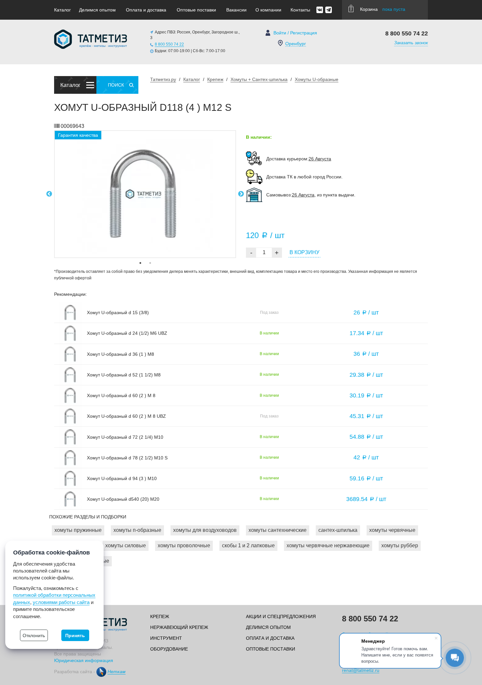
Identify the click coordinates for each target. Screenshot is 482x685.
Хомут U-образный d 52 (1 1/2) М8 (124, 374)
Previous (49, 194)
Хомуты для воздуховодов (205, 530)
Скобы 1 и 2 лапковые (248, 545)
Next (241, 194)
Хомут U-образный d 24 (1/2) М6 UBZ (127, 333)
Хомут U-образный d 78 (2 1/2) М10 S (127, 457)
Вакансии (236, 9)
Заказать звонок (411, 42)
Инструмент (166, 638)
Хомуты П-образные (137, 530)
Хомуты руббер (399, 545)
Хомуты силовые (125, 545)
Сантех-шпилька (337, 530)
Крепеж (159, 616)
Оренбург (295, 43)
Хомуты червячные (392, 530)
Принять (75, 635)
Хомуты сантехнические (278, 530)
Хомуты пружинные (78, 530)
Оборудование (169, 649)
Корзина (382, 9)
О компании (268, 9)
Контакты (300, 9)
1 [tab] (140, 263)
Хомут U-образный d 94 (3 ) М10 (122, 478)
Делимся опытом (97, 9)
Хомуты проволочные (184, 545)
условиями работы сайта (61, 602)
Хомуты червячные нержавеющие (328, 545)
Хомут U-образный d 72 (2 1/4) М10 (125, 437)
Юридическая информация (83, 660)
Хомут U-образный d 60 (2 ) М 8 (121, 395)
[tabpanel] (145, 194)
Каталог (62, 9)
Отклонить (34, 635)
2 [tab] (150, 263)
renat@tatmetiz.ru (360, 670)
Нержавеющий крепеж (179, 627)
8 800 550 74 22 (169, 44)
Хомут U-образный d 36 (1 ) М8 (120, 354)
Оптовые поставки (196, 9)
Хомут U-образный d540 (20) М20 (123, 499)
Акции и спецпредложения (281, 616)
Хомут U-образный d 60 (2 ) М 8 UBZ (126, 416)
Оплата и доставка (146, 9)
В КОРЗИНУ (304, 252)
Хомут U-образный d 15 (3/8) (118, 312)
